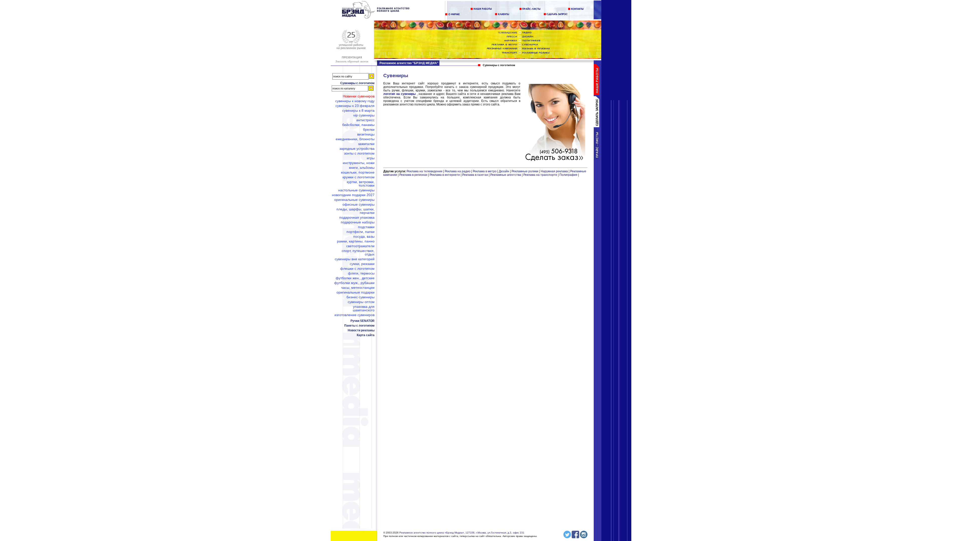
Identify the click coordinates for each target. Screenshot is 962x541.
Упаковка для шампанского (364, 308)
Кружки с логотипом (358, 177)
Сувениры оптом (361, 302)
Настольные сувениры (356, 190)
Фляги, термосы (361, 273)
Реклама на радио (457, 171)
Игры (371, 158)
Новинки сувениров (359, 96)
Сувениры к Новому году (355, 101)
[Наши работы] (597, 94)
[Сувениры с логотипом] (376, 18)
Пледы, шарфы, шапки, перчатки (355, 210)
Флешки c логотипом (357, 268)
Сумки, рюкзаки (362, 263)
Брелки (369, 129)
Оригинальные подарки (355, 292)
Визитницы (366, 134)
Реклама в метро (485, 171)
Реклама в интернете (445, 175)
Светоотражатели (360, 246)
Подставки (366, 227)
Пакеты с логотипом (359, 325)
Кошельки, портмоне (358, 172)
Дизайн (504, 171)
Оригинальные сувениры (354, 199)
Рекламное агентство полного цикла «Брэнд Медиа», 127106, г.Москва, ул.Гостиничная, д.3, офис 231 (461, 532)
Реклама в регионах (413, 175)
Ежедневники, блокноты (355, 139)
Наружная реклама (554, 171)
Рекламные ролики (525, 171)
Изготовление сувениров (354, 315)
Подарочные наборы (358, 222)
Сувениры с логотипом (357, 83)
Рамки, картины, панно (356, 241)
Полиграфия (568, 175)
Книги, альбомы (362, 167)
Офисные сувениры (358, 204)
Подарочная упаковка (357, 217)
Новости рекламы (361, 330)
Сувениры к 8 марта (358, 110)
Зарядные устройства (357, 148)
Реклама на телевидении (424, 171)
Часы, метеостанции (358, 287)
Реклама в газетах (475, 175)
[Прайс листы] (597, 158)
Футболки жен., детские (355, 278)
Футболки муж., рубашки (354, 283)
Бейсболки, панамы (358, 124)
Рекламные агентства (506, 175)
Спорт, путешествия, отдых (358, 252)
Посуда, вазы (364, 236)
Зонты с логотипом (359, 153)
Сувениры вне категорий (355, 259)
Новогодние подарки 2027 (353, 195)
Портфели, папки (360, 231)
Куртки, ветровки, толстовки (361, 183)
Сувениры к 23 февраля (355, 105)
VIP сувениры (364, 115)
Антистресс (365, 120)
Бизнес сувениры (360, 297)
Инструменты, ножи (359, 163)
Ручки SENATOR (362, 321)
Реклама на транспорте (540, 175)
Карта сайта (366, 335)
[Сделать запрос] (597, 126)
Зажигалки (366, 144)
